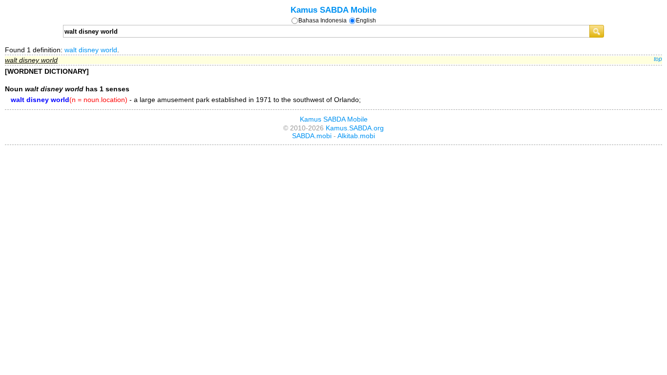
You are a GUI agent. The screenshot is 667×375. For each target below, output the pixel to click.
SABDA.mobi (312, 136)
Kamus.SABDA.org (355, 128)
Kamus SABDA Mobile (333, 10)
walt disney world (90, 50)
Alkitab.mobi (356, 136)
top (658, 59)
